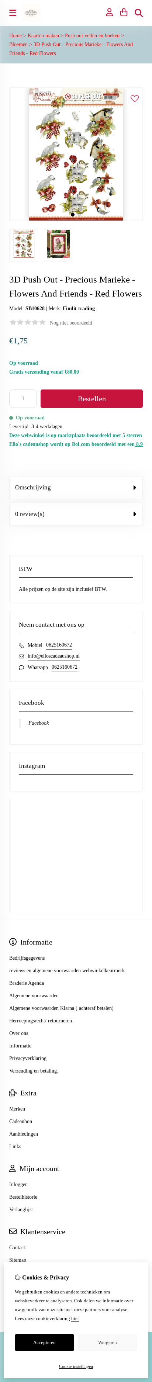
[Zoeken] (139, 13)
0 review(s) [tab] (30, 513)
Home (15, 35)
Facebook (38, 723)
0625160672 (59, 645)
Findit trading (79, 308)
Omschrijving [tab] (33, 487)
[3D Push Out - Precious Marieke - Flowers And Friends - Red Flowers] (76, 219)
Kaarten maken (43, 35)
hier (75, 1318)
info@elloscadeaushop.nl (54, 656)
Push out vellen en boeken (92, 35)
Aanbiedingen (23, 1134)
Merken (17, 1109)
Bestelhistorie (23, 1197)
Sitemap (17, 1260)
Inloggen (18, 1184)
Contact (17, 1247)
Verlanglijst (21, 1209)
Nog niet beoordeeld (71, 323)
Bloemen (18, 44)
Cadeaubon (20, 1121)
